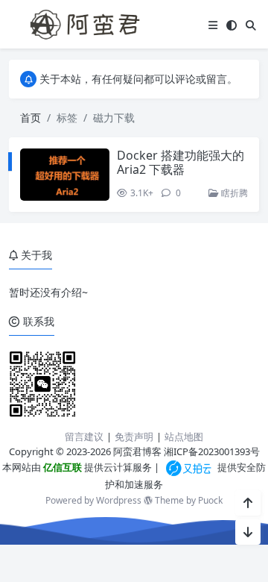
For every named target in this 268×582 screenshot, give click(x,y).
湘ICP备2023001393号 (212, 451)
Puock (210, 500)
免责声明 (134, 436)
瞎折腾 (233, 193)
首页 (30, 117)
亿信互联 (61, 467)
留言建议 (84, 436)
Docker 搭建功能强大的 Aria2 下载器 (180, 162)
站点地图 (184, 436)
